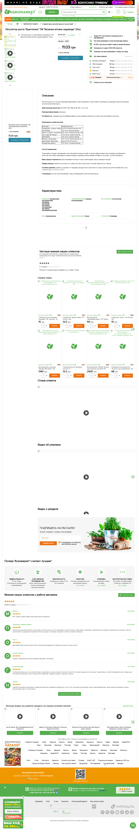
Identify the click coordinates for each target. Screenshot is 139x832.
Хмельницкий (94, 745)
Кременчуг (66, 753)
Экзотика (74, 19)
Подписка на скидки (105, 760)
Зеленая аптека (51, 216)
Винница (116, 742)
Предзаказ (83, 763)
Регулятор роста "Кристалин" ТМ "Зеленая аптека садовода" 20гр (19, 126)
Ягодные (67, 19)
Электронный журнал (79, 801)
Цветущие (81, 19)
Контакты (45, 760)
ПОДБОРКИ (8, 19)
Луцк (39, 745)
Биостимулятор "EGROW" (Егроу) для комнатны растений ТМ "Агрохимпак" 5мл (98, 368)
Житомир (115, 745)
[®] (19, 14)
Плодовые (60, 19)
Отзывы (81, 760)
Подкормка (113, 216)
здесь (41, 257)
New (13, 19)
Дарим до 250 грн (122, 760)
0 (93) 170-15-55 (48, 790)
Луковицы (52, 19)
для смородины (46, 207)
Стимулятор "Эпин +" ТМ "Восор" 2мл (122, 318)
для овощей (45, 204)
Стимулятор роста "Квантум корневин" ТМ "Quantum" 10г (48, 318)
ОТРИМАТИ (13, 817)
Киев (44, 742)
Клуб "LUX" (91, 760)
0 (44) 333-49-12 (35, 790)
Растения (115, 19)
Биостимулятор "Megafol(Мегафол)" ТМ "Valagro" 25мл (98, 318)
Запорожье (80, 742)
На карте (102, 790)
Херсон (99, 742)
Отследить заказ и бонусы (125, 7)
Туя (71, 15)
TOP (17, 19)
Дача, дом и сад (130, 19)
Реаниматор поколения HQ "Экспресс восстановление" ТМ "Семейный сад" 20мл (122, 368)
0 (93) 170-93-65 (52, 7)
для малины (45, 202)
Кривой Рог (126, 742)
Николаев (47, 745)
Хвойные (99, 19)
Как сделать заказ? (69, 763)
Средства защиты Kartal (41, 763)
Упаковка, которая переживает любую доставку (111, 51)
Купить (54, 326)
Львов (107, 742)
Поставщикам (95, 763)
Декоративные (90, 19)
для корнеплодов (47, 200)
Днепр (70, 742)
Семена (34, 19)
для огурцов (45, 205)
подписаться (48, 543)
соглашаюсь (67, 542)
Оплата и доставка (106, 7)
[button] (121, 77)
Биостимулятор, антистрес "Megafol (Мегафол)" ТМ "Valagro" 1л (47, 368)
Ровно (76, 745)
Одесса (62, 742)
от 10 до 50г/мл (116, 199)
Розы (39, 19)
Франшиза (92, 7)
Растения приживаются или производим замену (111, 41)
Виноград (45, 19)
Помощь (56, 763)
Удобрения (123, 19)
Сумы (84, 745)
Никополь (58, 745)
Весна (87, 216)
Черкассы (90, 742)
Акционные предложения (16, 7)
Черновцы (44, 753)
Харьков (53, 742)
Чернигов (105, 745)
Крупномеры (107, 19)
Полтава (68, 745)
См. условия (80, 585)
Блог (28, 760)
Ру (109, 12)
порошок (88, 199)
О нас (37, 760)
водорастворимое (77, 200)
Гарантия (55, 760)
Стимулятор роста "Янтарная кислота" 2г (72, 368)
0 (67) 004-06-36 (48, 793)
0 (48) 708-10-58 (35, 793)
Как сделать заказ (97, 801)
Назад (10, 24)
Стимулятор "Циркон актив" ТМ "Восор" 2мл (73, 318)
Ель (74, 15)
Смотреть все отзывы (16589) (70, 694)
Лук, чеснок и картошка (25, 19)
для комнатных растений (49, 210)
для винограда (54, 199)
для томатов (45, 208)
